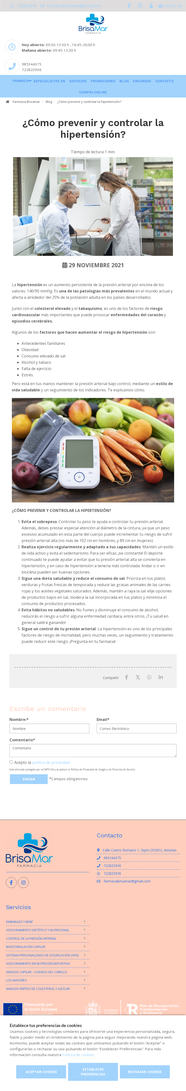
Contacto (164, 81)
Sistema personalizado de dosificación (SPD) (42, 955)
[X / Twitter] (137, 677)
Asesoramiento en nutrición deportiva (38, 963)
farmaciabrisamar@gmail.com (73, 5)
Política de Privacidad (82, 769)
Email (103, 719)
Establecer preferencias (93, 1071)
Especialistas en (49, 81)
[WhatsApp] (149, 677)
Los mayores (16, 980)
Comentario (22, 740)
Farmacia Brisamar (26, 101)
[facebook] (129, 5)
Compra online (93, 92)
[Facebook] (126, 677)
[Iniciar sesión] (151, 5)
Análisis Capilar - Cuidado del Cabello (36, 972)
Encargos (142, 81)
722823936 (26, 5)
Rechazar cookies (145, 1071)
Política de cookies (78, 1054)
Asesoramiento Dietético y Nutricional (37, 930)
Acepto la (42, 762)
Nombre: (19, 719)
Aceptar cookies (41, 1071)
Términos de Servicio (123, 769)
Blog (124, 81)
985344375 (31, 64)
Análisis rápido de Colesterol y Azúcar (38, 988)
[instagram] (140, 5)
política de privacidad (51, 762)
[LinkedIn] (160, 677)
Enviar (29, 779)
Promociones (103, 81)
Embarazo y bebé (19, 922)
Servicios (78, 81)
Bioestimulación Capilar (25, 947)
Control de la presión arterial (31, 938)
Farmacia (21, 81)
